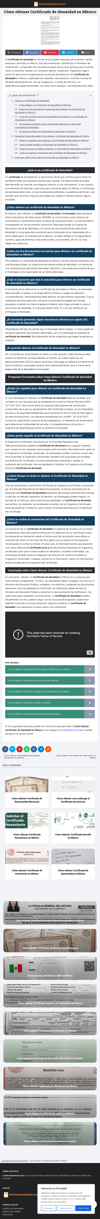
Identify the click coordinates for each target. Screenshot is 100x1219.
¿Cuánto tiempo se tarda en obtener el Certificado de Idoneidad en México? (55, 148)
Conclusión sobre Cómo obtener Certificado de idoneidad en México (46, 157)
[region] (66, 1199)
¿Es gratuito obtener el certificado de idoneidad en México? (47, 131)
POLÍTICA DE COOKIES (12, 1211)
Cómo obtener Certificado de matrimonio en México (76, 756)
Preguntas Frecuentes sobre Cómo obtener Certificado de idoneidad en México (51, 136)
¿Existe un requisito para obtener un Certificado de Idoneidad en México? (54, 140)
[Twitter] (12, 749)
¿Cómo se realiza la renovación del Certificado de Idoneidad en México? (53, 153)
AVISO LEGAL (8, 1214)
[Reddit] (48, 749)
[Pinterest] (19, 749)
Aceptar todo (83, 1208)
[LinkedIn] (34, 749)
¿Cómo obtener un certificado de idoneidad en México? (44, 105)
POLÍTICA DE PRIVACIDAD (13, 1208)
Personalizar (49, 1208)
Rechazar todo (66, 1208)
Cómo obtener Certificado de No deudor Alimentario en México (22, 756)
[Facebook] (5, 749)
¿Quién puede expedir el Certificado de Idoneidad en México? (48, 144)
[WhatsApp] (27, 749)
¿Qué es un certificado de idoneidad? (32, 100)
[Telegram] (41, 749)
